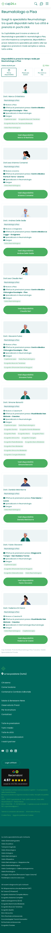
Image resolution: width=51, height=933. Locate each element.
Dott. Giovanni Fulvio (12, 336)
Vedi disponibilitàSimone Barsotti (25, 463)
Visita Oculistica (7, 844)
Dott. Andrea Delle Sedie (14, 220)
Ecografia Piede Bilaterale (13, 442)
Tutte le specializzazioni (12, 737)
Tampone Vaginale (8, 847)
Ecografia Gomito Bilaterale (30, 429)
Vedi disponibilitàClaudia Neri (25, 309)
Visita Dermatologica (9, 856)
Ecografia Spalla (7, 910)
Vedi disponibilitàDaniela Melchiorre (25, 518)
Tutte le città (7, 732)
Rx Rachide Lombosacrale (11, 922)
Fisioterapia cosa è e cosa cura (12, 878)
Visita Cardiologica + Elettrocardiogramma (17, 868)
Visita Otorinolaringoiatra (10, 841)
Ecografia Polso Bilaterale (13, 446)
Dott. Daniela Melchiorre (14, 489)
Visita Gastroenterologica (10, 865)
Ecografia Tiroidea (8, 925)
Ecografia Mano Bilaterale (34, 442)
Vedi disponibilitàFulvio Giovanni (25, 581)
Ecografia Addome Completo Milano (14, 895)
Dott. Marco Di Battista (14, 96)
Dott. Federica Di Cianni (14, 608)
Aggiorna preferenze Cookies (23, 815)
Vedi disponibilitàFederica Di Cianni (25, 639)
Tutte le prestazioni (10, 723)
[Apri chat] (41, 3)
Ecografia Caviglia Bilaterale (14, 455)
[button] (47, 3)
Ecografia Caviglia (29, 438)
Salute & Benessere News (13, 700)
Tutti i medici (7, 727)
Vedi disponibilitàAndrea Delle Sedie (25, 251)
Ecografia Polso (38, 434)
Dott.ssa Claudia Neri (13, 278)
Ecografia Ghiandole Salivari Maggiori (18, 367)
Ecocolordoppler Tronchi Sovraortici (14, 919)
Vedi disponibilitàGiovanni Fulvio (25, 376)
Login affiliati (11, 763)
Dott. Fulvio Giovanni (12, 544)
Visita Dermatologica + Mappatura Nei (15, 862)
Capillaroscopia (10, 119)
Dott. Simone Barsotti (13, 402)
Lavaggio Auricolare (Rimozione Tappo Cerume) (19, 875)
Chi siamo (5, 682)
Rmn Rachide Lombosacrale (11, 916)
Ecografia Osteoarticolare (13, 573)
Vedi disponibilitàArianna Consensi (25, 194)
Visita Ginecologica (8, 850)
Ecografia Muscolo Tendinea (29, 119)
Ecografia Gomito (10, 429)
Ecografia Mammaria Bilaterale (12, 904)
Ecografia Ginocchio (11, 438)
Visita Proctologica (8, 871)
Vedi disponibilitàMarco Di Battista (25, 136)
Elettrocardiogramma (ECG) (11, 901)
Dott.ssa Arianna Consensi (15, 162)
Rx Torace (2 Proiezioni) (9, 891)
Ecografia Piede (10, 434)
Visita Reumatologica (12, 128)
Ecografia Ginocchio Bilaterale (15, 450)
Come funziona (8, 687)
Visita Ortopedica (7, 859)
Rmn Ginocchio (7, 913)
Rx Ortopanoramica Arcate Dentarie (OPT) (16, 888)
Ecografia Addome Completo (12, 898)
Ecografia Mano (24, 434)
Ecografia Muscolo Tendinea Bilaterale (18, 123)
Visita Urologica (7, 853)
